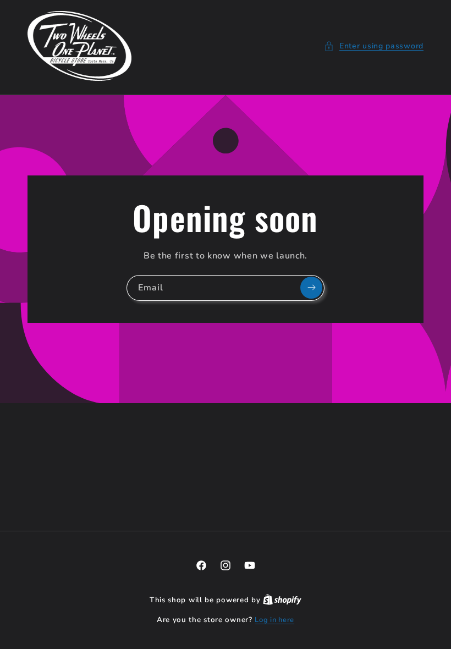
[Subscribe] (311, 288)
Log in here (274, 620)
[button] (374, 46)
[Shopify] (282, 600)
